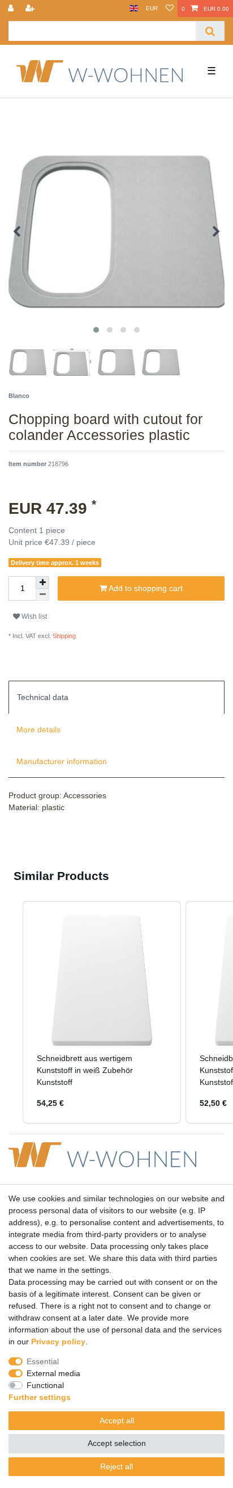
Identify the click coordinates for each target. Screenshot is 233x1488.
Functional (45, 1385)
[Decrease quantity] (42, 595)
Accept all (117, 1420)
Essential (43, 1361)
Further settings (39, 1397)
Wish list (33, 617)
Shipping (63, 635)
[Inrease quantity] (42, 582)
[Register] (31, 8)
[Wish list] (170, 8)
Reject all (116, 1466)
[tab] (116, 697)
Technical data (42, 697)
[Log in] (12, 8)
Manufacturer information (61, 761)
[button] (11, 1012)
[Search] (210, 31)
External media (53, 1373)
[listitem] (102, 1012)
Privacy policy (58, 1341)
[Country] (134, 8)
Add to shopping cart (145, 588)
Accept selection (117, 1443)
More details (38, 729)
